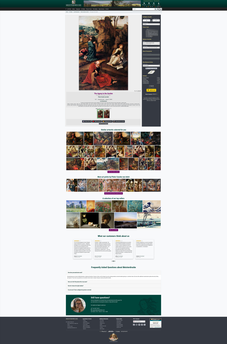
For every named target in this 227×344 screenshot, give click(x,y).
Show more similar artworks (113, 171)
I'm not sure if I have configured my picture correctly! (79, 290)
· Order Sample (101, 328)
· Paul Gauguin (118, 323)
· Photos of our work (102, 325)
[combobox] (151, 24)
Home (67, 11)
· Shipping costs (102, 323)
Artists (73, 9)
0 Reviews (106, 123)
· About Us (84, 328)
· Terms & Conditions (86, 323)
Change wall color (108, 121)
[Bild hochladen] (160, 9)
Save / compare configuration (152, 68)
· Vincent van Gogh (119, 320)
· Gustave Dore (118, 327)
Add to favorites (97, 121)
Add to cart (152, 90)
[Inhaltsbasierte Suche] (158, 9)
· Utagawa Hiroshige (119, 325)
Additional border (145, 22)
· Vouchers (101, 327)
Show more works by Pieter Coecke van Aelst (113, 193)
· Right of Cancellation (86, 325)
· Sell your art (101, 321)
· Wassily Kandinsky (119, 324)
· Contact (84, 320)
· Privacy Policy (85, 324)
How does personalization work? (75, 272)
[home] (66, 9)
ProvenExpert (78, 256)
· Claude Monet (118, 321)
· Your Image (101, 320)
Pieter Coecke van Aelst (84, 11)
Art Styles (83, 9)
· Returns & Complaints (86, 327)
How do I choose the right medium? (75, 285)
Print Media (95, 9)
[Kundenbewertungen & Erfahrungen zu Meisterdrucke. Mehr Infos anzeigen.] (155, 322)
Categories (78, 9)
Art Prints (69, 9)
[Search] (155, 9)
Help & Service (101, 9)
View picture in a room (119, 121)
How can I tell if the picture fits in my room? (77, 281)
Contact (107, 9)
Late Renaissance (76, 11)
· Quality (100, 324)
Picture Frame (89, 9)
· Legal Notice (85, 321)
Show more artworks (113, 230)
